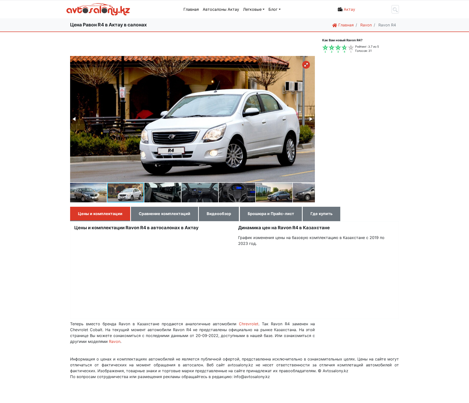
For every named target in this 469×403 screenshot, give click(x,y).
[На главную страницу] (74, 9)
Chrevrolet (248, 323)
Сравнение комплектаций (164, 213)
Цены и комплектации (100, 213)
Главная (191, 9)
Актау (349, 9)
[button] (306, 65)
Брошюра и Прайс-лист (271, 213)
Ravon (114, 341)
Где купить (321, 213)
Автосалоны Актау (221, 9)
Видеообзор (219, 213)
